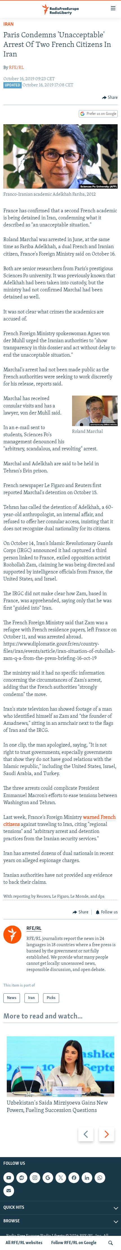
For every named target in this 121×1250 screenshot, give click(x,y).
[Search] (110, 1243)
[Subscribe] (8, 1191)
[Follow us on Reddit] (21, 1177)
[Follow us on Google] (47, 1177)
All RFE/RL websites (24, 1243)
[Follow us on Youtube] (8, 1177)
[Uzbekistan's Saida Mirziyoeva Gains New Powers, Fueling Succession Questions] (60, 1066)
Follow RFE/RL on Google (74, 1243)
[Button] (110, 97)
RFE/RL (16, 68)
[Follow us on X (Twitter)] (60, 1177)
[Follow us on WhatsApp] (100, 1177)
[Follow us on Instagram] (35, 1177)
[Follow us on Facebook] (73, 1177)
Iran (8, 24)
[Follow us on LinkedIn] (87, 1177)
